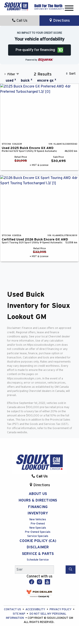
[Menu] (69, 9)
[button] (39, 50)
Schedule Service (38, 559)
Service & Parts (38, 554)
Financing (38, 507)
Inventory (37, 513)
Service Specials (37, 536)
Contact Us (13, 609)
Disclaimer (38, 547)
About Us (38, 494)
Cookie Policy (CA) (38, 541)
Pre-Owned (38, 523)
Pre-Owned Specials (37, 532)
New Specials (37, 527)
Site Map (19, 613)
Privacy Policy (61, 609)
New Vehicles (37, 519)
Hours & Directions (38, 500)
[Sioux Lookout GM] (16, 6)
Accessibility (35, 609)
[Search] (70, 569)
